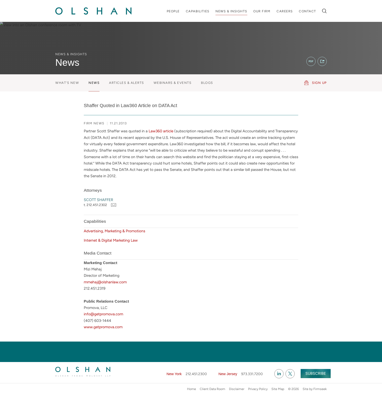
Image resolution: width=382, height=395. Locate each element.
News (94, 83)
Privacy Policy (258, 389)
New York (174, 374)
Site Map (277, 389)
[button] (322, 61)
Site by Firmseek (315, 389)
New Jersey (227, 374)
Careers (285, 11)
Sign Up (319, 83)
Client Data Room (212, 389)
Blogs (207, 83)
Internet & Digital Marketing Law (111, 240)
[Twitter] (290, 373)
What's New (67, 83)
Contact (307, 11)
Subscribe (315, 373)
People (173, 11)
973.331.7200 (252, 374)
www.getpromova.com (103, 327)
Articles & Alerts (126, 83)
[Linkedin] (279, 373)
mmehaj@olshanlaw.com (105, 282)
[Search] (324, 11)
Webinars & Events (173, 83)
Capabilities (198, 11)
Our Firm (261, 11)
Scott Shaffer (98, 200)
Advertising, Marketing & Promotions (114, 231)
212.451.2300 (196, 374)
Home (191, 389)
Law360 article (161, 131)
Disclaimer (236, 389)
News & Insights (231, 11)
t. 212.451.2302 (95, 205)
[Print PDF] (311, 61)
